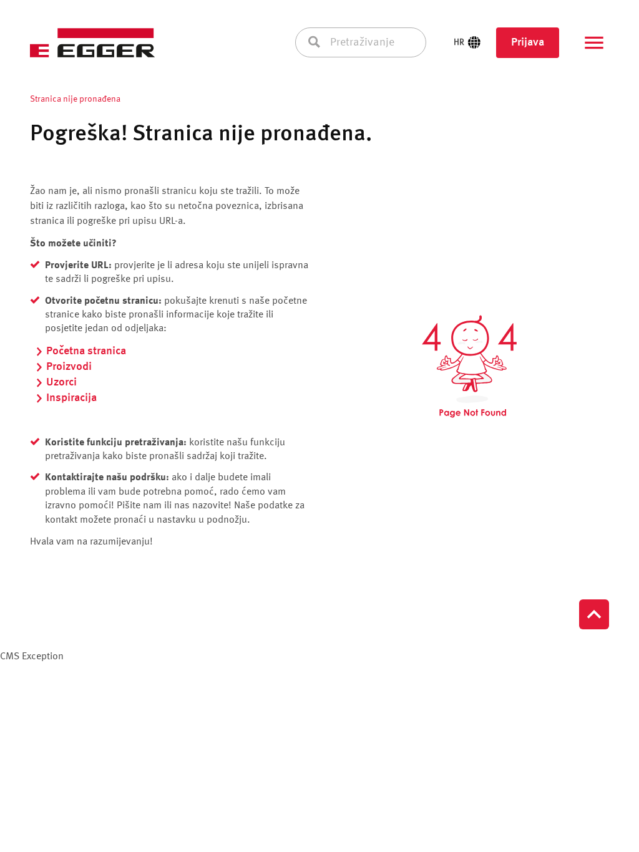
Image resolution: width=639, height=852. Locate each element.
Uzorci (61, 382)
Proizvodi (69, 366)
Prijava (527, 42)
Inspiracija (71, 398)
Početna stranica (86, 351)
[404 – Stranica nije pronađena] (469, 366)
